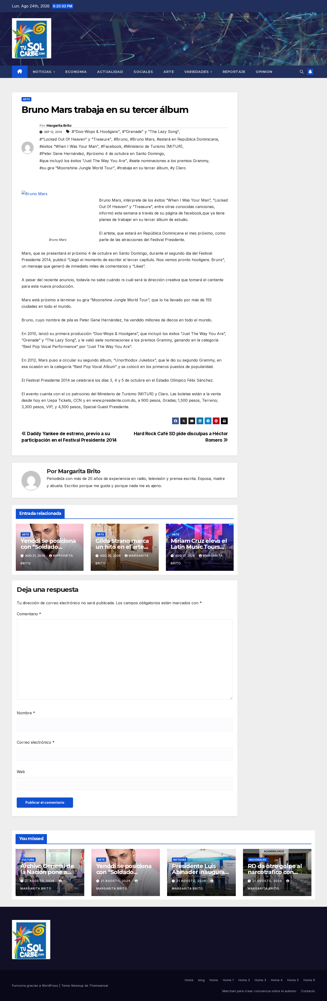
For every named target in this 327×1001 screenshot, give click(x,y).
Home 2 (244, 980)
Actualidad (110, 72)
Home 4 (276, 980)
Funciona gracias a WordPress (35, 985)
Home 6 (309, 980)
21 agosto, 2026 (40, 881)
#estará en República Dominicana (187, 139)
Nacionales (257, 859)
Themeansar (98, 985)
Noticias (43, 72)
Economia (76, 72)
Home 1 (228, 980)
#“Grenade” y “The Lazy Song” (150, 131)
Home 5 (293, 980)
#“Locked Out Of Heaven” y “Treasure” (75, 139)
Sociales (143, 72)
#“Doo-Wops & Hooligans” (96, 131)
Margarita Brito (59, 125)
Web (21, 771)
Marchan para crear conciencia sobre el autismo (259, 991)
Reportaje (234, 72)
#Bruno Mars (142, 139)
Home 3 (260, 980)
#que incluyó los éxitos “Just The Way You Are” (83, 160)
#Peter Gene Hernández (61, 153)
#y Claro (178, 167)
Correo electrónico (36, 742)
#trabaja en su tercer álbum (142, 167)
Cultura (28, 859)
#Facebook (111, 146)
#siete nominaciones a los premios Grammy (169, 160)
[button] (302, 71)
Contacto (308, 991)
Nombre (26, 712)
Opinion (264, 72)
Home (189, 980)
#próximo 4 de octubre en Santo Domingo (125, 153)
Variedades (197, 72)
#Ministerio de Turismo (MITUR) (153, 146)
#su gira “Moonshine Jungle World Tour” (77, 167)
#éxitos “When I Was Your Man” (68, 146)
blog (201, 980)
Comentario (29, 613)
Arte (169, 72)
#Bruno (121, 139)
